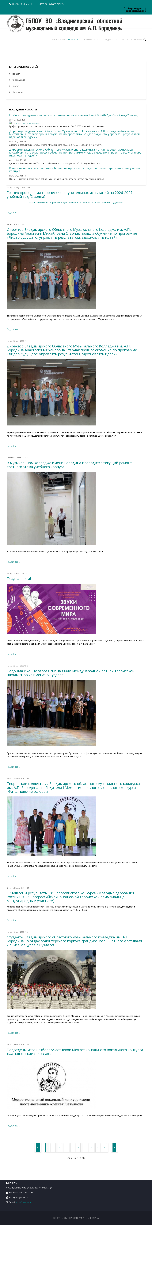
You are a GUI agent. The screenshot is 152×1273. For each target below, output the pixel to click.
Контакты (136, 39)
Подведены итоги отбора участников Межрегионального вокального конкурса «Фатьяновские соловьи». (75, 1051)
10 (104, 1147)
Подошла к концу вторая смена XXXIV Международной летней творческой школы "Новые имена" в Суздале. (70, 672)
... (72, 1147)
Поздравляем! (19, 578)
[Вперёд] (114, 1147)
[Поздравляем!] (76, 609)
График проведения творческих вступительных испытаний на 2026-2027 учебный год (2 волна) (73, 115)
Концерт (15, 73)
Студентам (109, 39)
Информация (18, 79)
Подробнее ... (13, 212)
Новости (73, 39)
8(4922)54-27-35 (22, 4)
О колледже (56, 39)
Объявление (17, 92)
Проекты (15, 86)
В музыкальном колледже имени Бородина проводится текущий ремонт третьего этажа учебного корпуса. (75, 169)
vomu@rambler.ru (53, 4)
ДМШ (123, 39)
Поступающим (90, 39)
